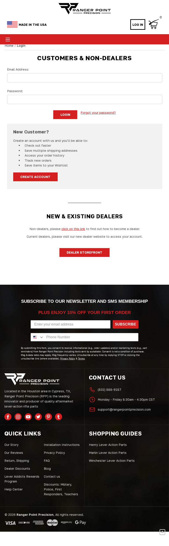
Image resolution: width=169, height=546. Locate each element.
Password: (15, 91)
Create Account (35, 177)
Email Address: (18, 69)
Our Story (11, 445)
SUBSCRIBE (125, 324)
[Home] (84, 9)
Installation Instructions (62, 445)
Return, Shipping (16, 460)
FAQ (47, 460)
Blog (47, 468)
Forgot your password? (98, 112)
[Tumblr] (58, 416)
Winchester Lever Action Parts (112, 460)
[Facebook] (7, 416)
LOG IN (137, 24)
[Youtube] (28, 416)
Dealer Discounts (17, 468)
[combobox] (37, 337)
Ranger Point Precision (35, 514)
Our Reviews (13, 452)
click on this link (73, 229)
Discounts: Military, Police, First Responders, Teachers (61, 489)
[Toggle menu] (8, 39)
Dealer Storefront (84, 252)
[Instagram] (18, 416)
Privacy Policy (54, 452)
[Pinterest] (48, 416)
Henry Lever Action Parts (108, 445)
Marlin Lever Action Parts (108, 452)
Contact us (52, 476)
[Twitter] (38, 416)
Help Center (13, 489)
